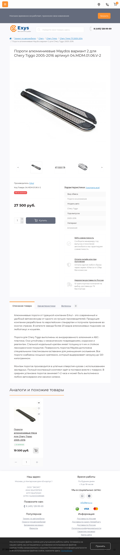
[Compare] (39, 414)
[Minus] (22, 222)
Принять (100, 546)
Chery (41, 38)
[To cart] (36, 450)
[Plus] (22, 219)
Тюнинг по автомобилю (25, 38)
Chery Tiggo (51, 38)
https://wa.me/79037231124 (82, 496)
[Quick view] (39, 403)
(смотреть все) (93, 187)
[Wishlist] (39, 408)
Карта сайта (86, 535)
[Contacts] (107, 4)
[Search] (39, 30)
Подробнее (66, 550)
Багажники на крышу (33, 525)
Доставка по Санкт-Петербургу (86, 522)
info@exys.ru (86, 503)
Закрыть (104, 16)
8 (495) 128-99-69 (103, 28)
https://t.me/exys (89, 496)
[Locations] (99, 4)
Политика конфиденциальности (86, 528)
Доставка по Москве (86, 518)
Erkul (31, 183)
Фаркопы (33, 528)
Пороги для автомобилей (34, 522)
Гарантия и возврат (86, 531)
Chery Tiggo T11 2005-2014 (71, 38)
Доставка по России (86, 525)
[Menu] (5, 4)
